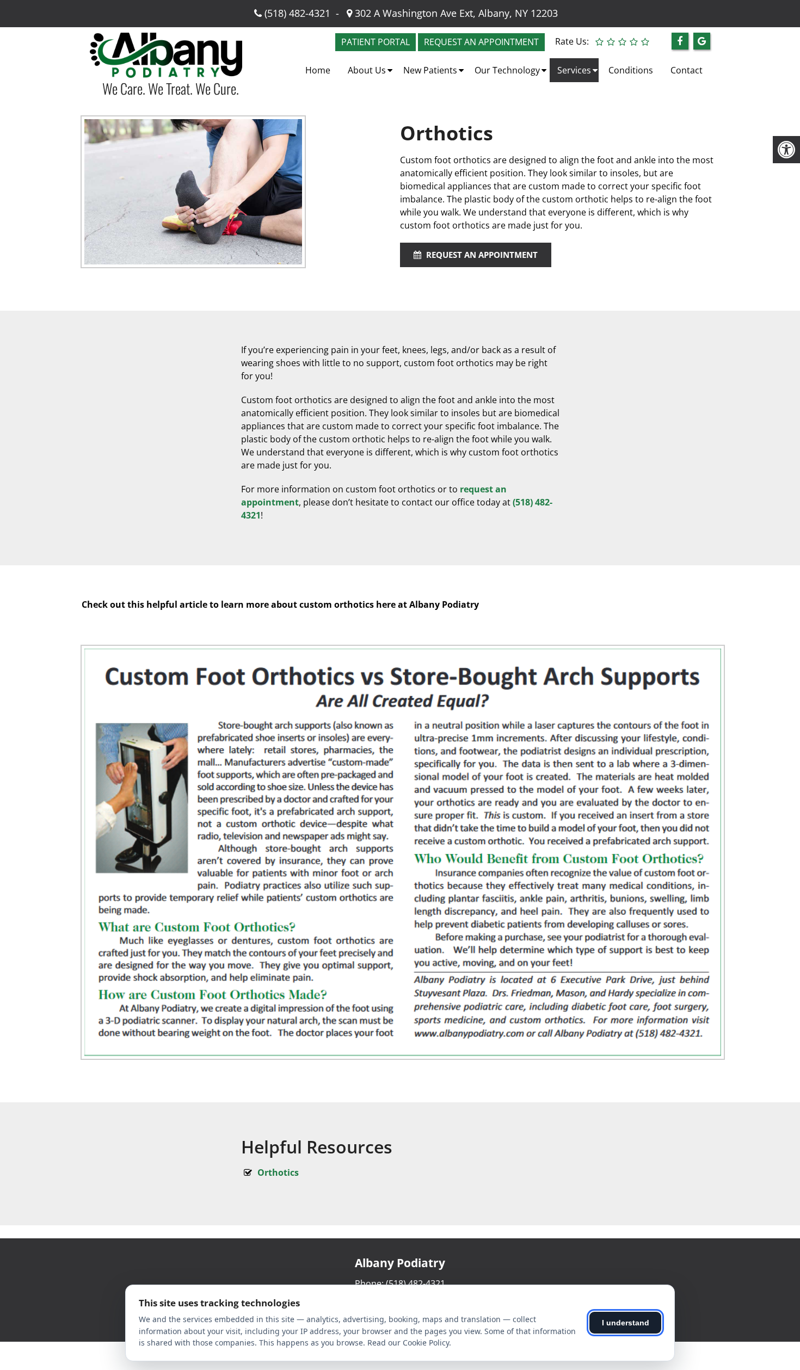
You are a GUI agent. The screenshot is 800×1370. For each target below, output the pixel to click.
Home (317, 70)
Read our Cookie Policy (408, 1342)
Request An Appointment (481, 254)
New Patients (430, 70)
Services (574, 70)
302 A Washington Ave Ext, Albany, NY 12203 (455, 13)
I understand (625, 1322)
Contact (686, 70)
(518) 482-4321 (297, 13)
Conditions (630, 70)
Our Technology (507, 70)
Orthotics (278, 1172)
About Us (367, 70)
